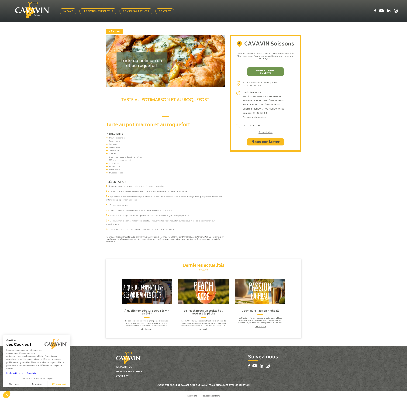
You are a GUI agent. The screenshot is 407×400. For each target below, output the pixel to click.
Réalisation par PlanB (211, 396)
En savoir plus (265, 132)
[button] (6, 394)
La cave (68, 12)
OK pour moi (59, 384)
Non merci (14, 384)
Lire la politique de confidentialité (21, 373)
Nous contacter (265, 142)
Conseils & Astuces (136, 12)
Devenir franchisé (129, 372)
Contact (165, 12)
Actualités (124, 367)
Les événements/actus (98, 12)
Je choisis (36, 384)
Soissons (38, 15)
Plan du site (192, 396)
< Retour (114, 31)
